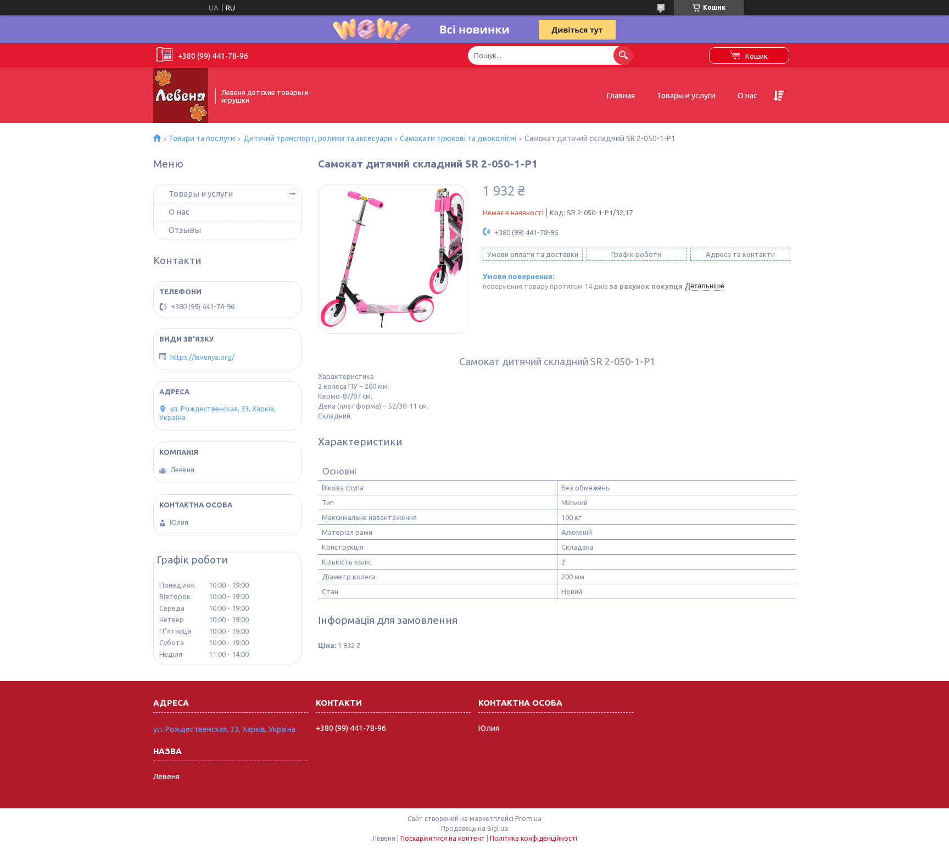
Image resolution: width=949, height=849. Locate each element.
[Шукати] (623, 55)
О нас (747, 95)
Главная (621, 95)
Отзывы (185, 229)
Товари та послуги (202, 138)
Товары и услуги (686, 95)
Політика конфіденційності (533, 838)
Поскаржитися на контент (442, 838)
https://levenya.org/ (202, 357)
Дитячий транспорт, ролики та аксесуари (317, 138)
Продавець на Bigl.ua (474, 828)
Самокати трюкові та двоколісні (458, 138)
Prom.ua (528, 818)
